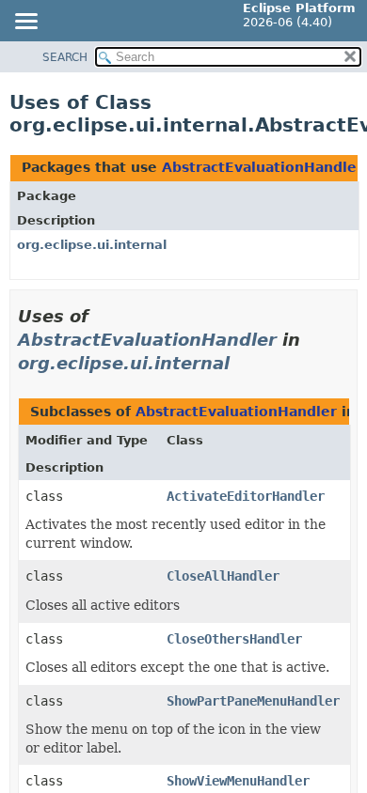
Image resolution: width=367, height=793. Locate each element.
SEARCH (65, 57)
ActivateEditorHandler (246, 496)
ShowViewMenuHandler (238, 780)
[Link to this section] (242, 363)
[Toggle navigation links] (25, 22)
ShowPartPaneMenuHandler (253, 700)
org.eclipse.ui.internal (92, 245)
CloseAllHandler (223, 575)
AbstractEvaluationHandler (262, 167)
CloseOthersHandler (234, 638)
